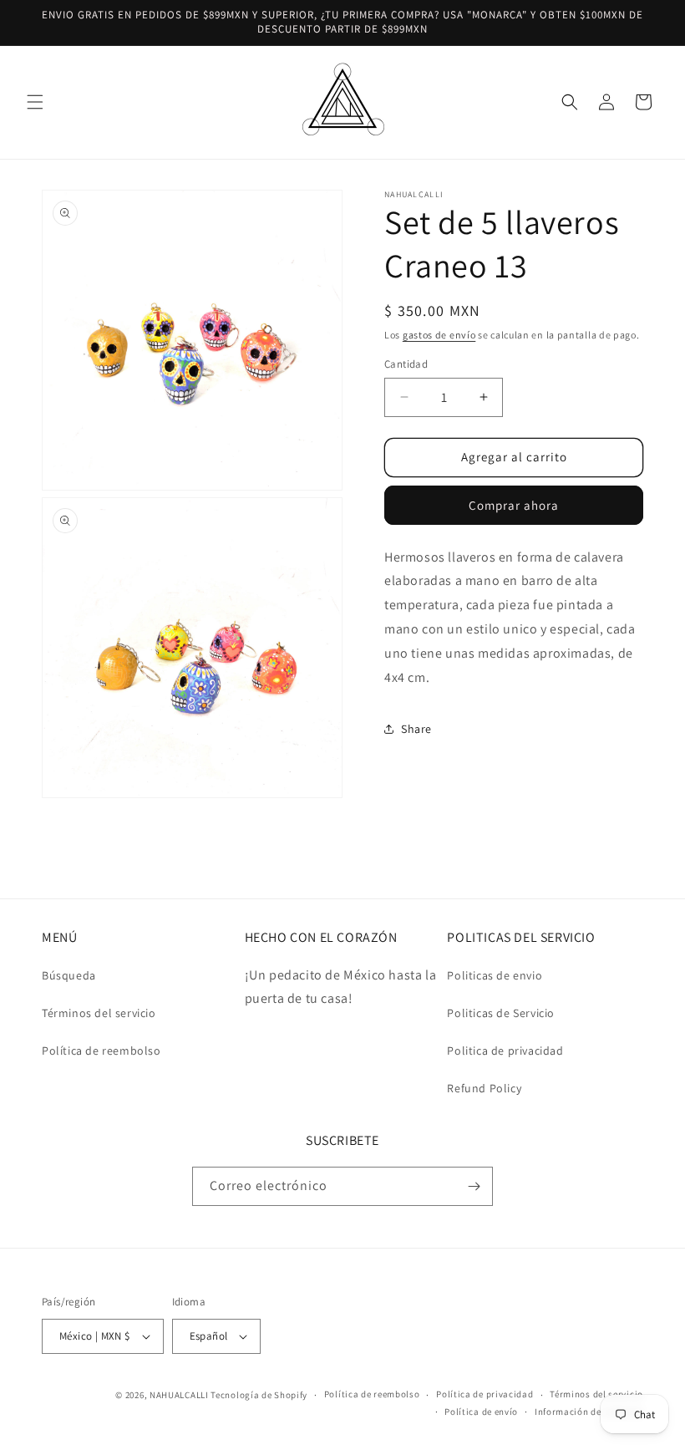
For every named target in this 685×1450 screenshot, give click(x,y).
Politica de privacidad (505, 1050)
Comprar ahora (514, 505)
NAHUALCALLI (179, 1395)
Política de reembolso (101, 1050)
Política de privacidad (484, 1394)
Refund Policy (484, 1088)
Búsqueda (69, 975)
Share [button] (416, 728)
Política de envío (481, 1411)
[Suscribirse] (473, 1186)
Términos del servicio (99, 1012)
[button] (35, 102)
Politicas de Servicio (501, 1012)
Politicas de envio (494, 975)
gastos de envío (439, 334)
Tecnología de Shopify (259, 1395)
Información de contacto (589, 1411)
